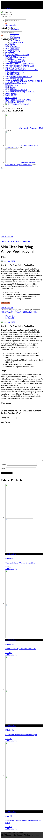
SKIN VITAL (15, 87)
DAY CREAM (15, 40)
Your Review (5, 422)
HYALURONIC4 (11, 63)
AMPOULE (9, 44)
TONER (8, 106)
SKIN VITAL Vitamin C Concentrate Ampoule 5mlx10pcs (20, 163)
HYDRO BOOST (16, 79)
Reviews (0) (9, 318)
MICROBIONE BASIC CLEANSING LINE (26, 81)
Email (3, 468)
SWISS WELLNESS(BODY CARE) (22, 92)
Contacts (9, 8)
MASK (8, 67)
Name (3, 464)
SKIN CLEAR (10, 89)
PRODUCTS (12, 241)
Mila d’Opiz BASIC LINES (15, 68)
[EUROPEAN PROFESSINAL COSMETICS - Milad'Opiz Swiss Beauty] (7, 16)
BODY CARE (15, 51)
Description (10, 316)
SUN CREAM (15, 46)
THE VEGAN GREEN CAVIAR (22, 64)
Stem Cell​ (9, 93)
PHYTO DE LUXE (17, 59)
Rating (3, 418)
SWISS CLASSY (11, 98)
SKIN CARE (10, 87)
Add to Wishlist (7, 236)
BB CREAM (10, 46)
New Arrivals (10, 25)
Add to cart (5, 303)
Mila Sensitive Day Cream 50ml (30, 128)
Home (3, 241)
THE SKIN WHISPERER (19, 57)
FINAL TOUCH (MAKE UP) (16, 61)
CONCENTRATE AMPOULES (22, 66)
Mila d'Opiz (10, 72)
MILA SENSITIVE (17, 72)
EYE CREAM (15, 38)
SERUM (13, 36)
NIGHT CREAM (16, 42)
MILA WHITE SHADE (18, 89)
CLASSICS (14, 85)
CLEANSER (14, 29)
